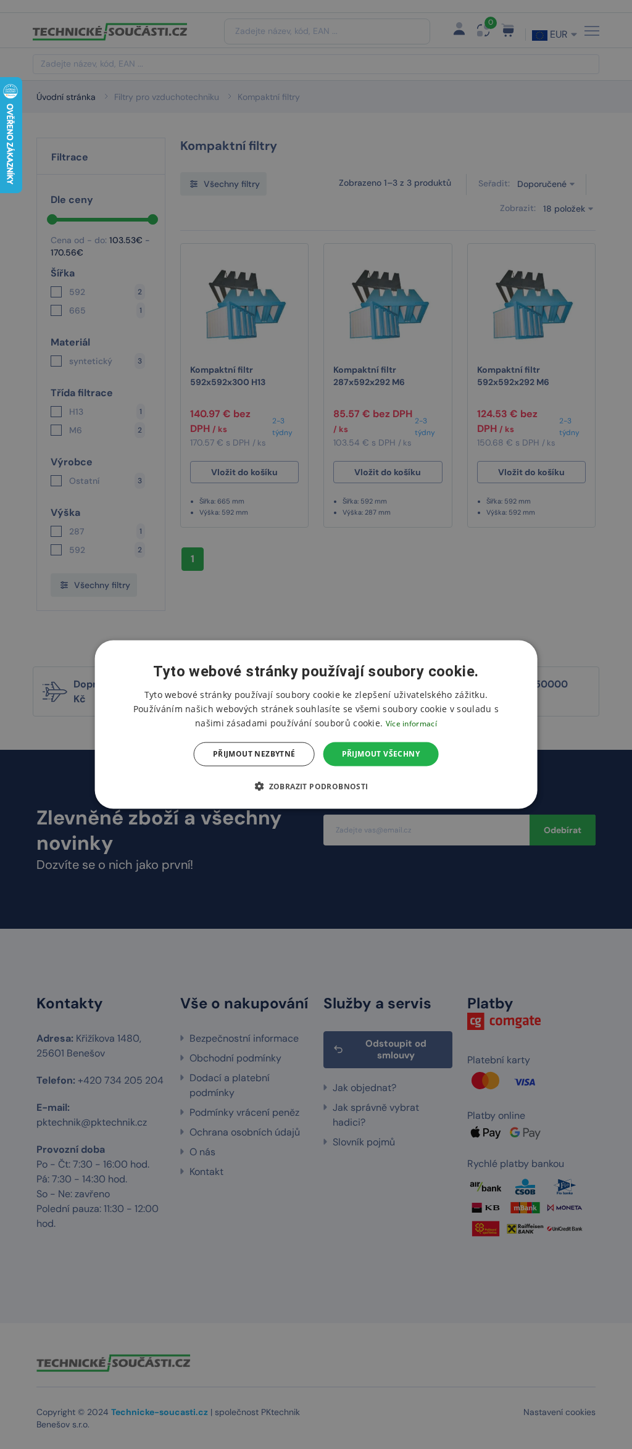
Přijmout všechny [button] (381, 754)
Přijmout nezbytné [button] (254, 754)
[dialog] (316, 725)
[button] (316, 785)
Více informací (411, 723)
